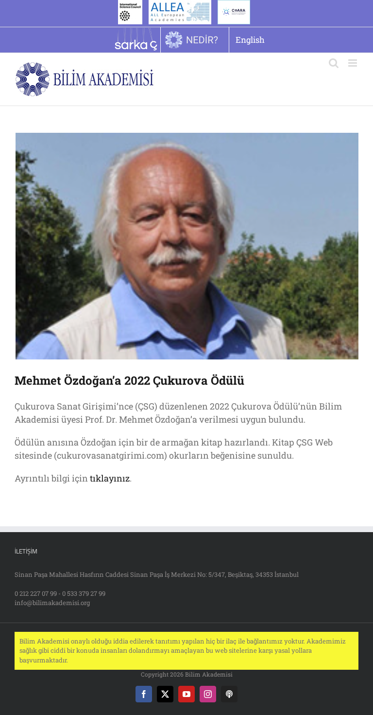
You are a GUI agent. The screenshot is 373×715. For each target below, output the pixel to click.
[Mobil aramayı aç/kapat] (334, 63)
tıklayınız (110, 478)
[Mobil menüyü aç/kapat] (353, 63)
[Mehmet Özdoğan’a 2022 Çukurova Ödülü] (186, 246)
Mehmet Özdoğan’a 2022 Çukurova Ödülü (129, 380)
